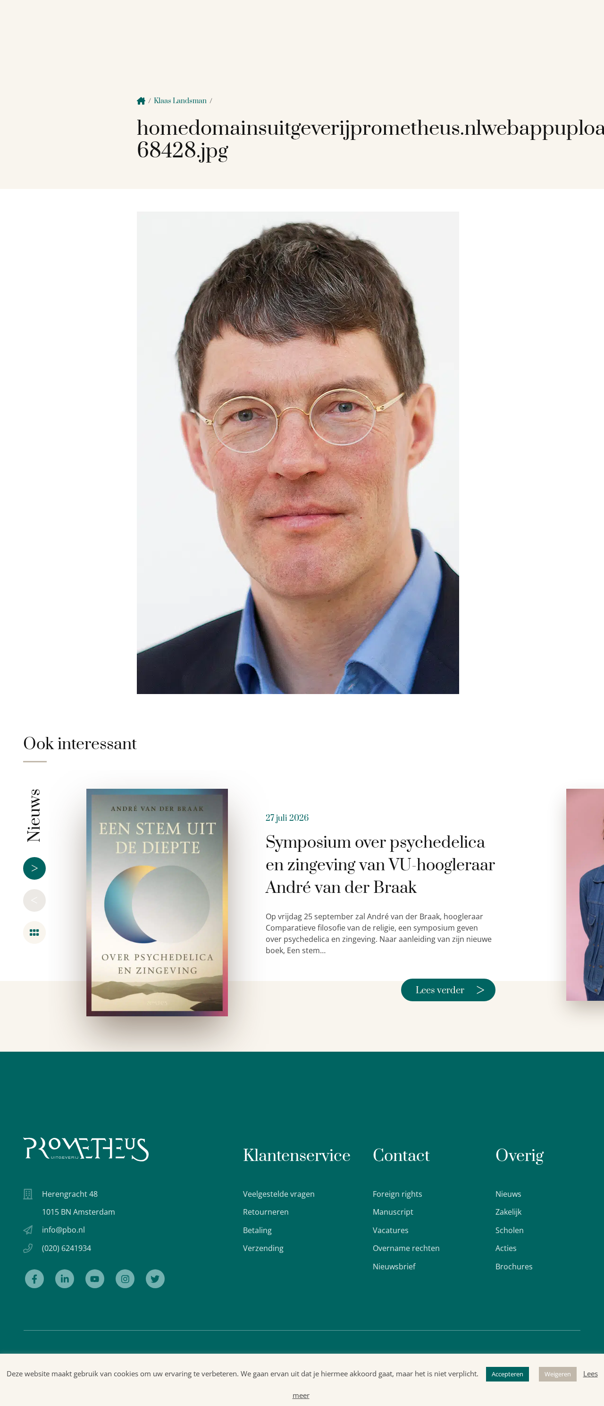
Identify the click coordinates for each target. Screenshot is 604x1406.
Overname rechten (406, 1248)
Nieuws (508, 1194)
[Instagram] (125, 1278)
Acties (506, 1248)
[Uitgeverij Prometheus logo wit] (86, 1149)
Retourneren (266, 1212)
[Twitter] (155, 1278)
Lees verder (450, 990)
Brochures (514, 1266)
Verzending (263, 1248)
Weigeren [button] (558, 1374)
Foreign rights (397, 1194)
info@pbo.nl (63, 1230)
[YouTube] (94, 1278)
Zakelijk (508, 1212)
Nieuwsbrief (394, 1266)
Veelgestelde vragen (279, 1194)
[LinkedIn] (64, 1278)
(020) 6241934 (66, 1248)
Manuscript (393, 1212)
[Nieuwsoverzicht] (34, 932)
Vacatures (391, 1230)
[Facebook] (34, 1278)
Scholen (509, 1230)
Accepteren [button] (507, 1374)
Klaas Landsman (180, 101)
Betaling (257, 1230)
